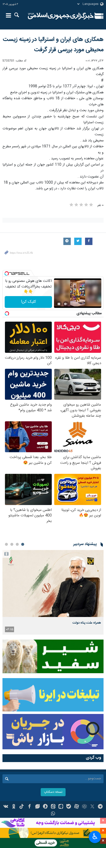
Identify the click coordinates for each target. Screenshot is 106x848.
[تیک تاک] (21, 807)
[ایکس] (92, 807)
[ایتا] (53, 807)
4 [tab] (6, 544)
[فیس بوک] (29, 807)
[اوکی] (13, 807)
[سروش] (45, 807)
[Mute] (66, 304)
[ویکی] (6, 807)
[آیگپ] (60, 807)
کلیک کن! (28, 302)
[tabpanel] (53, 592)
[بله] (68, 807)
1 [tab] (22, 544)
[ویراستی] (37, 807)
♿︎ (95, 836)
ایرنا (61, 16)
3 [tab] (11, 544)
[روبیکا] (84, 807)
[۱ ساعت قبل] (53, 583)
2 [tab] (17, 544)
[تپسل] (6, 273)
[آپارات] (76, 807)
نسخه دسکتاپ (53, 792)
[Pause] (59, 304)
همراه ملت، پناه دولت (86, 623)
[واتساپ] (53, 814)
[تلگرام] (100, 807)
